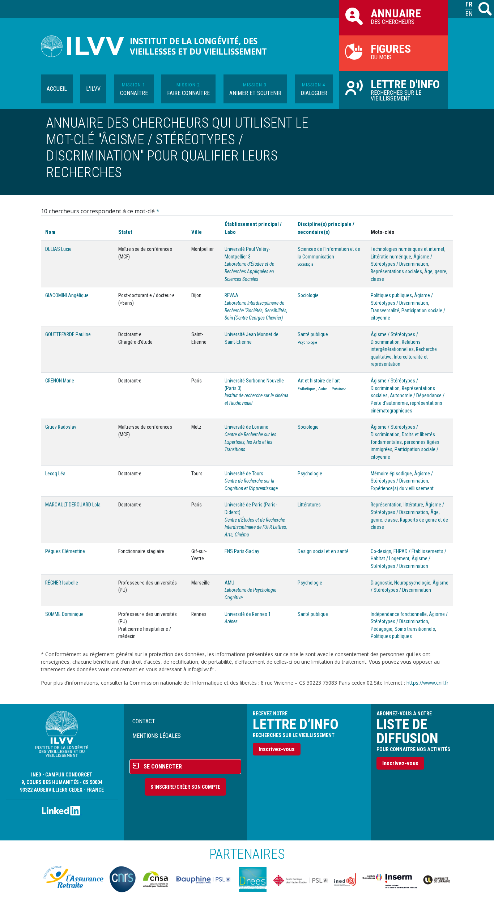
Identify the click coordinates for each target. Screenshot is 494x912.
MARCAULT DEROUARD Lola (73, 505)
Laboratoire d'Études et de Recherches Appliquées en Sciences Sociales (249, 271)
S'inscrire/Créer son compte (185, 787)
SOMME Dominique (64, 614)
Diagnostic (381, 583)
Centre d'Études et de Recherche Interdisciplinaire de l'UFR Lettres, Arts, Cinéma (256, 527)
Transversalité (385, 310)
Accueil (57, 88)
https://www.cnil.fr (427, 682)
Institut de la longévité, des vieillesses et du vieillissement (198, 46)
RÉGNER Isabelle (61, 583)
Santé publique (313, 334)
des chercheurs (396, 16)
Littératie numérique (391, 257)
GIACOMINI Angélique (67, 295)
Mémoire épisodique (391, 473)
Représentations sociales (396, 271)
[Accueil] (85, 46)
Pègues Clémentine (65, 551)
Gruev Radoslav (60, 427)
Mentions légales (156, 735)
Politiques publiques (391, 295)
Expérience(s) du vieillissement (402, 488)
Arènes (231, 621)
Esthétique (306, 388)
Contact (143, 721)
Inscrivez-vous (277, 749)
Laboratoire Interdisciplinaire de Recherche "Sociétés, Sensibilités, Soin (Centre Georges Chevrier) (256, 310)
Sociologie (306, 264)
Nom (50, 232)
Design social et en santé (323, 551)
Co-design (381, 551)
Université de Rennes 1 (248, 614)
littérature (413, 505)
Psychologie (307, 342)
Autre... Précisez (332, 388)
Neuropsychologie (412, 583)
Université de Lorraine (246, 427)
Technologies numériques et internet (407, 249)
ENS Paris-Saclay (242, 551)
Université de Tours (244, 473)
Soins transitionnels (415, 629)
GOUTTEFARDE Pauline (68, 334)
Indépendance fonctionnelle (399, 614)
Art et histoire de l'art (319, 381)
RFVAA (231, 295)
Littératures (309, 505)
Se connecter (163, 766)
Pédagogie (381, 629)
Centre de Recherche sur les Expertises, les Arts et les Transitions (250, 442)
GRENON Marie (59, 381)
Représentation (386, 505)
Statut (125, 232)
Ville (196, 232)
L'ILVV (93, 88)
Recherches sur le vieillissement (405, 89)
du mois (391, 51)
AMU (229, 583)
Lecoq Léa (55, 473)
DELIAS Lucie (58, 249)
